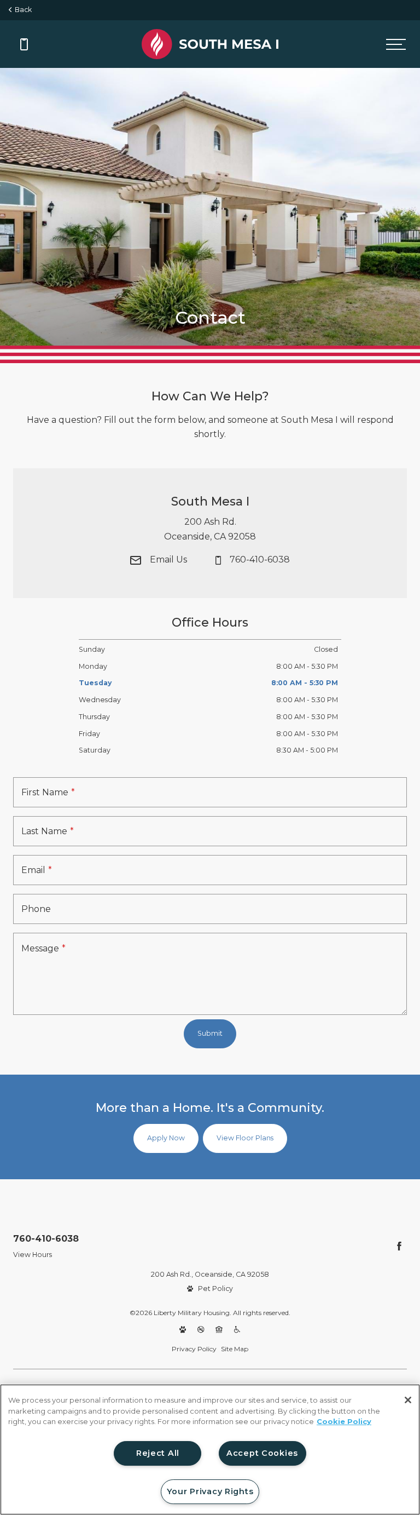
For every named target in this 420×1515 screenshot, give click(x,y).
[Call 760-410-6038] (24, 44)
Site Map (234, 1349)
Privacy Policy (194, 1349)
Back (21, 9)
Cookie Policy (344, 1421)
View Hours (32, 1254)
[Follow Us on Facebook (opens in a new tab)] (399, 1246)
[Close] (408, 1400)
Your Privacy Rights (210, 1491)
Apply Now (166, 1138)
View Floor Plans (245, 1138)
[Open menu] (396, 44)
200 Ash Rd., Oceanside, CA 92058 (210, 1274)
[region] (210, 1449)
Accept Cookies (262, 1453)
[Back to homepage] (210, 44)
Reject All (157, 1453)
